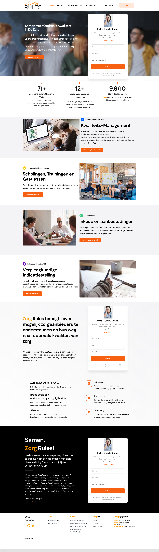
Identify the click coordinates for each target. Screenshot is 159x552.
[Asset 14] (33, 2)
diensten (67, 35)
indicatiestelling (52, 49)
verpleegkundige (34, 49)
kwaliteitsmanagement (54, 42)
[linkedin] (33, 525)
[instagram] (28, 525)
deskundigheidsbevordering (59, 46)
